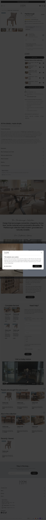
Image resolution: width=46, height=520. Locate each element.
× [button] (41, 252)
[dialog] (23, 260)
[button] (8, 266)
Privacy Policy (10, 263)
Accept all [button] (37, 266)
